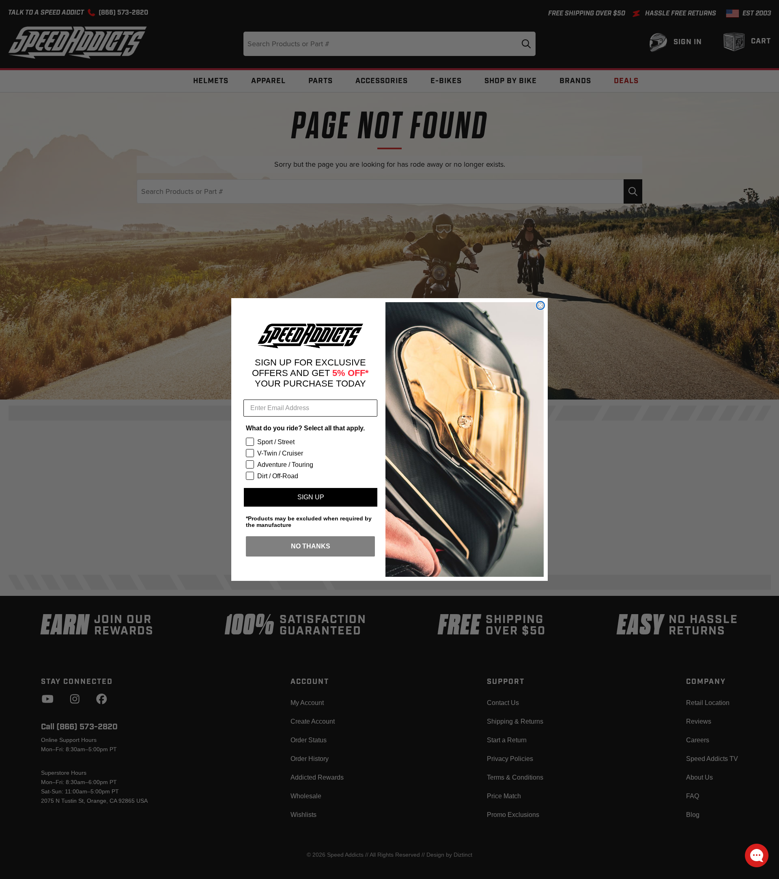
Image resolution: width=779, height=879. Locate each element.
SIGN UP (310, 497)
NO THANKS (310, 546)
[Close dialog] (540, 305)
